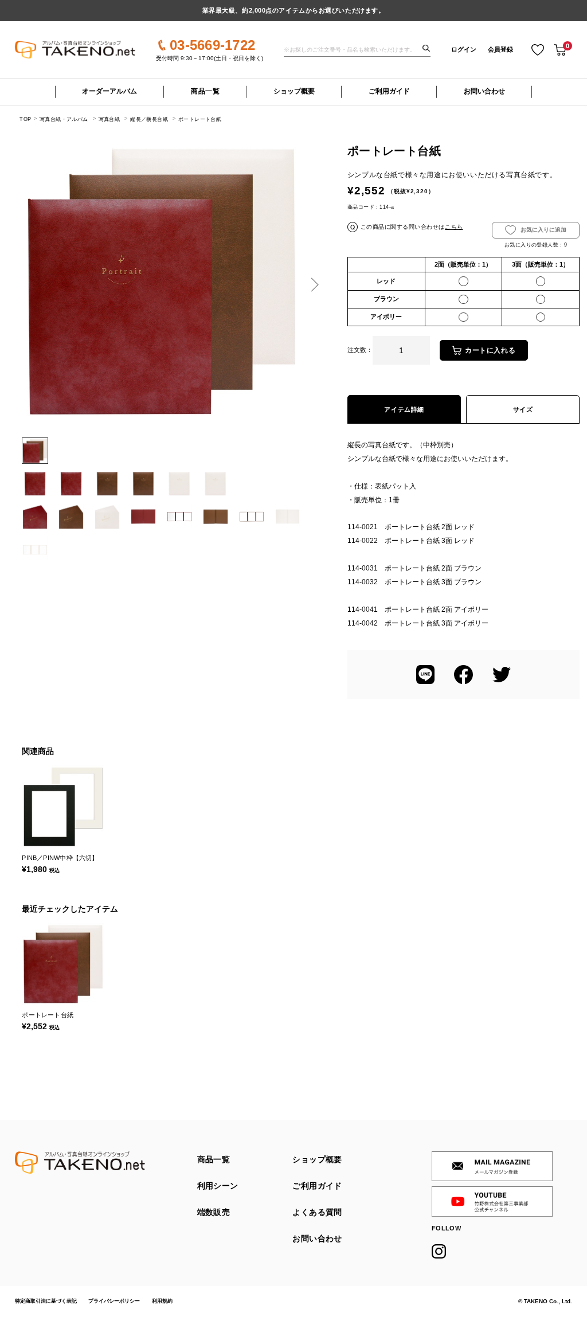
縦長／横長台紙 (149, 119)
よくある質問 (317, 1212)
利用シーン (217, 1186)
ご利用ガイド (389, 91)
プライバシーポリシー (114, 1301)
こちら (454, 227)
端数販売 (213, 1212)
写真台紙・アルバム (64, 119)
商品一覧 (205, 91)
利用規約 (162, 1301)
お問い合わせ (484, 91)
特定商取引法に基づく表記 (46, 1301)
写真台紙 (109, 119)
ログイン (463, 49)
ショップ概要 (294, 91)
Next (312, 285)
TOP (25, 119)
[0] (560, 50)
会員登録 (500, 49)
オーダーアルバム (109, 91)
